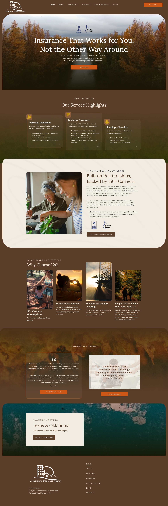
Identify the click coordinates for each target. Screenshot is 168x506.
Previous (91, 371)
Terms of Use (46, 493)
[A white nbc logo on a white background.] (89, 29)
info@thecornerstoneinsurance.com (43, 491)
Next (137, 371)
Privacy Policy (34, 493)
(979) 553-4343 (34, 488)
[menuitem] (52, 5)
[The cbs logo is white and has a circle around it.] (79, 29)
